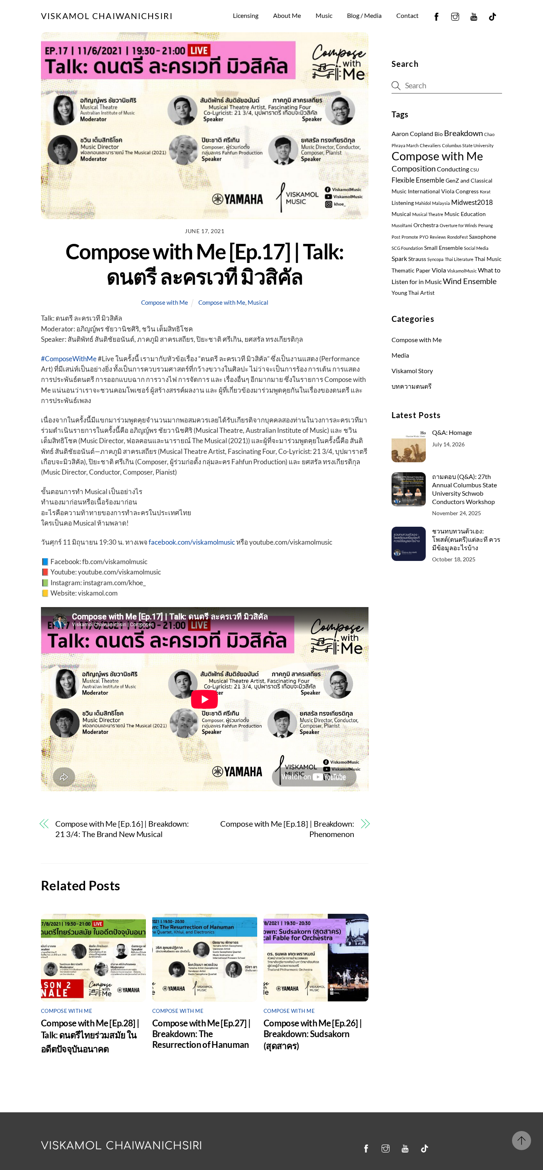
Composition (414, 168)
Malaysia (441, 203)
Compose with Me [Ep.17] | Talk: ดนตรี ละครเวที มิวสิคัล (205, 264)
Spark (399, 258)
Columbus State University (468, 145)
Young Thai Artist (413, 293)
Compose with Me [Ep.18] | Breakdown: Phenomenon (287, 829)
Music (324, 15)
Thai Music (488, 259)
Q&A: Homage (452, 432)
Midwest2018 (472, 202)
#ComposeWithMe (69, 358)
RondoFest (457, 236)
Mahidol (423, 203)
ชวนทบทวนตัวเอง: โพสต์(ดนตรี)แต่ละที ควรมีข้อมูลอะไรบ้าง (466, 539)
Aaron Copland (412, 133)
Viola (439, 270)
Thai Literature (459, 259)
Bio (438, 134)
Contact (407, 15)
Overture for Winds (458, 225)
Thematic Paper (411, 270)
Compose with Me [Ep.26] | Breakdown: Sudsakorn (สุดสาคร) (313, 1034)
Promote (409, 236)
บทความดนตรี (412, 386)
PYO (424, 236)
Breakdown (463, 133)
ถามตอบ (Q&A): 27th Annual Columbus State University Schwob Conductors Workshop (464, 489)
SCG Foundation (407, 248)
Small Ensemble (443, 248)
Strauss (417, 259)
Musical (258, 302)
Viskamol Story (412, 370)
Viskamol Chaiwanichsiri (121, 1146)
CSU (474, 169)
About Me (287, 15)
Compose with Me (164, 302)
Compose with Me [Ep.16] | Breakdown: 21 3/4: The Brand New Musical (122, 829)
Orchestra (425, 225)
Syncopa (435, 259)
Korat (485, 191)
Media (400, 355)
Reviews (438, 236)
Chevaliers (430, 145)
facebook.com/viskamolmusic (192, 542)
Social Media (476, 248)
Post (396, 236)
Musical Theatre (427, 214)
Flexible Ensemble (418, 180)
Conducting (453, 169)
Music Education (465, 214)
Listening (403, 203)
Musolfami (402, 225)
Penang (485, 225)
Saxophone (482, 237)
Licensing (245, 15)
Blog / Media (364, 15)
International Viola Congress (443, 191)
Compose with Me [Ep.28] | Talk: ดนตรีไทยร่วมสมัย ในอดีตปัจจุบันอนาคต (90, 1036)
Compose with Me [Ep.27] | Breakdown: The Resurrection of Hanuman (201, 1034)
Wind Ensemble (469, 281)
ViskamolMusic (462, 270)
